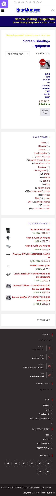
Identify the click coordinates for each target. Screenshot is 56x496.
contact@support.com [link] (33, 367)
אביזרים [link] (47, 174)
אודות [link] (47, 435)
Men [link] (47, 410)
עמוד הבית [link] (45, 35)
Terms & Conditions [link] (22, 487)
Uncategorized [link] (40, 170)
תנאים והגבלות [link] (43, 443)
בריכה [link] (47, 184)
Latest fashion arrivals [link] (39, 418)
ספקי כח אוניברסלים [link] (41, 209)
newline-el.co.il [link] (37, 376)
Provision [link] (42, 167)
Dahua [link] (43, 143)
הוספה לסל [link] (45, 112)
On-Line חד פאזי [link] (43, 156)
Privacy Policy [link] (7, 487)
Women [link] (46, 405)
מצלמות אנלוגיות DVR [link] (39, 202)
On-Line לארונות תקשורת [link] (39, 160)
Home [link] (52, 22)
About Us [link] (47, 487)
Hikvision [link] (42, 146)
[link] (4, 4)
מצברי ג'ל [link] (46, 195)
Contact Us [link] (36, 487)
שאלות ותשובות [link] (43, 448)
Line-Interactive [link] (40, 153)
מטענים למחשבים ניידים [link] (40, 191)
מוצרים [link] (44, 22)
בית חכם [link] (46, 181)
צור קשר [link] (46, 439)
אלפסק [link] (47, 177)
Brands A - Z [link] (44, 414)
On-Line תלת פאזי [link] (42, 163)
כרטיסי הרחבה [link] (44, 188)
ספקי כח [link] (46, 205)
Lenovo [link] (42, 150)
